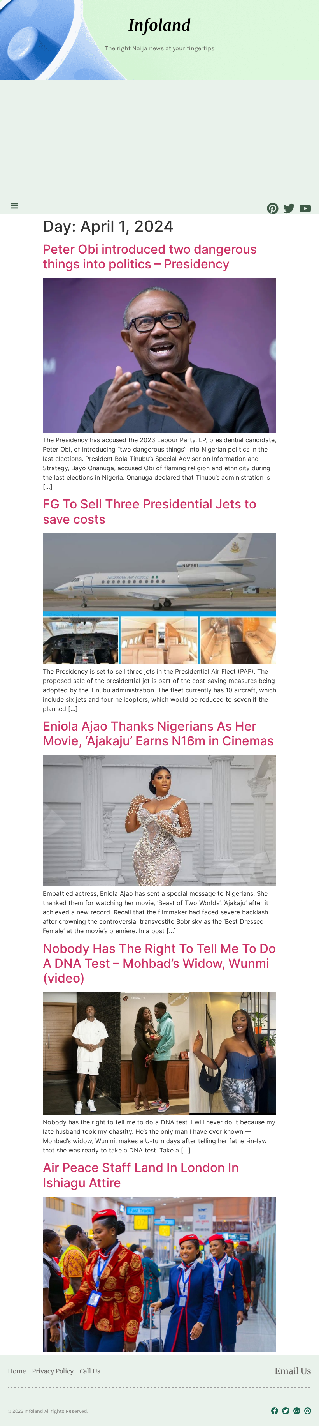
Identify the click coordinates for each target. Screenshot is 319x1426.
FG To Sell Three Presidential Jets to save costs (149, 511)
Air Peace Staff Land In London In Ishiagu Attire (141, 1175)
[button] (14, 205)
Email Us (293, 1371)
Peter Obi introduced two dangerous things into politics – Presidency (150, 257)
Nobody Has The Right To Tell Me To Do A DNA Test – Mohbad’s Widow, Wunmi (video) (159, 963)
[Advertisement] (159, 140)
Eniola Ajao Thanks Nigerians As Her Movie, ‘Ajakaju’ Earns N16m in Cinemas (158, 733)
